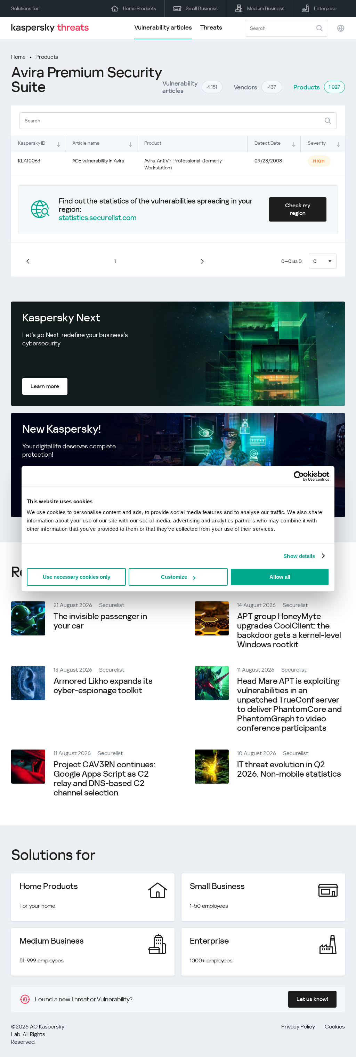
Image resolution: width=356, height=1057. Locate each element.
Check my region (297, 209)
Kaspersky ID (31, 143)
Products (46, 57)
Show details (299, 556)
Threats (211, 27)
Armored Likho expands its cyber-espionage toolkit (103, 685)
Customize (174, 577)
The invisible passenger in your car (100, 621)
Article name (85, 143)
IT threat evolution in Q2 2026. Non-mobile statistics (289, 769)
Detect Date (267, 143)
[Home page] (53, 28)
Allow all (279, 577)
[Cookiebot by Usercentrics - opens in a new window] (298, 476)
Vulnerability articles (163, 27)
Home (18, 57)
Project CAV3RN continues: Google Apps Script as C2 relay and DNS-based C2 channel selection (104, 779)
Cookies (335, 1026)
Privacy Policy (298, 1026)
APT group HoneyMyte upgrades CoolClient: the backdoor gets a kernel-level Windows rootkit (289, 630)
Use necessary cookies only (76, 577)
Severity (317, 143)
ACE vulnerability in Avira (98, 160)
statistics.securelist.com (98, 218)
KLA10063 (29, 160)
